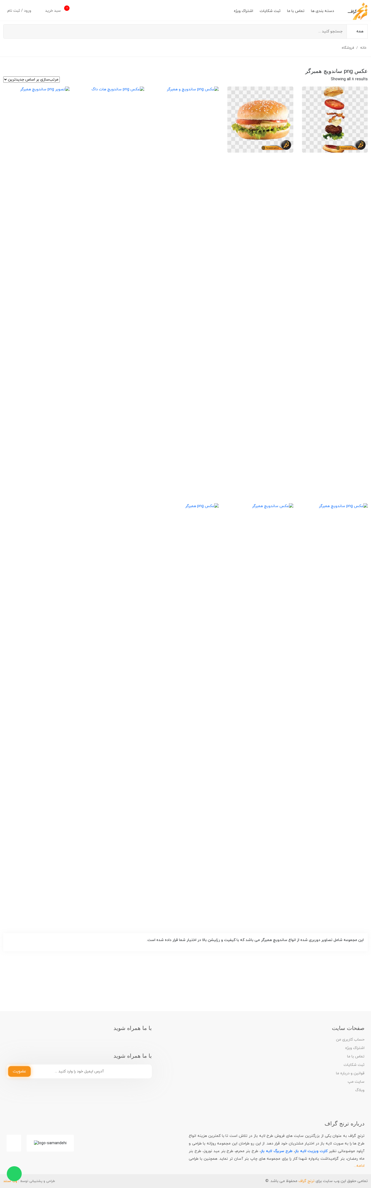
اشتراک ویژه (243, 11)
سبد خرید (56, 9)
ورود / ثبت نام (19, 10)
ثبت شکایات (270, 11)
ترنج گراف (306, 1181)
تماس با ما (295, 11)
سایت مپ (356, 1081)
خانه (363, 47)
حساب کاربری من (350, 1039)
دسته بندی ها (322, 11)
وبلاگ (359, 1090)
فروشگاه (348, 47)
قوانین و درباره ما (350, 1073)
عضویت (19, 1071)
